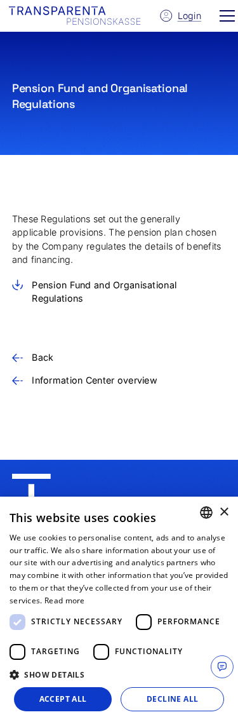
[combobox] (206, 512)
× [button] (223, 512)
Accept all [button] (63, 699)
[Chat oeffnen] (222, 666)
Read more (64, 600)
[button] (227, 16)
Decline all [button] (172, 699)
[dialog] (119, 610)
